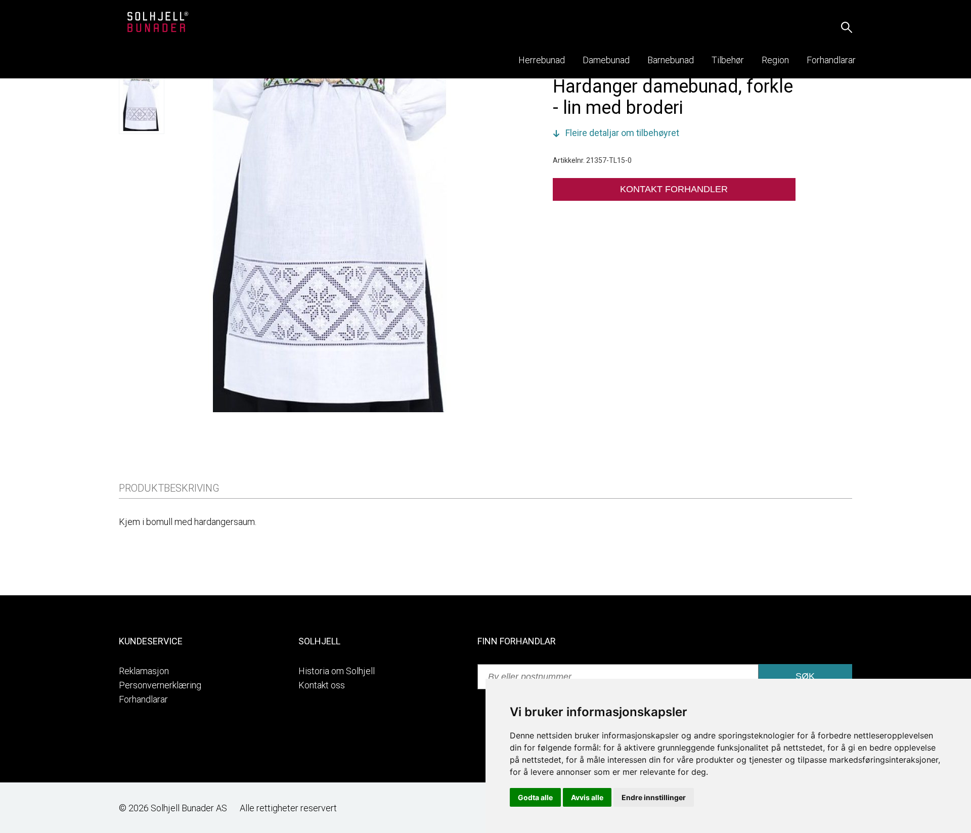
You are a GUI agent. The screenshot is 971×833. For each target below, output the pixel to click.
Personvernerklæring (160, 685)
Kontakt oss (321, 685)
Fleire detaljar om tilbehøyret (622, 132)
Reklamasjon (144, 671)
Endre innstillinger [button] (654, 797)
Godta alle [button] (535, 797)
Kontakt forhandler (674, 189)
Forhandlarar (143, 699)
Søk (805, 676)
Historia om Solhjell (336, 671)
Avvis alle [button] (587, 797)
